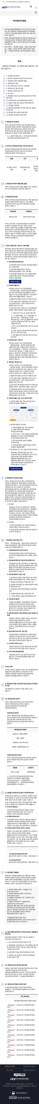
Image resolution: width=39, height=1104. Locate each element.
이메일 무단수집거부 (29, 1066)
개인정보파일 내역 (15, 469)
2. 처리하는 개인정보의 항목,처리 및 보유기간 (19, 78)
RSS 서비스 (9, 1070)
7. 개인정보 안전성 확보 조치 (14, 91)
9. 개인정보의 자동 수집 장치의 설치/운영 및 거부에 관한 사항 (21, 97)
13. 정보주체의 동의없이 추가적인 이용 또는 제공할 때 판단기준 (21, 109)
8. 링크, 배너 (9, 93)
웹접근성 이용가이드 (29, 1070)
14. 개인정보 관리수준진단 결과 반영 (16, 112)
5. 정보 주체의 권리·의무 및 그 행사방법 (17, 86)
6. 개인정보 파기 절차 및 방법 (14, 88)
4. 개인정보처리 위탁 (12, 83)
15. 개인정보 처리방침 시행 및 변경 (16, 115)
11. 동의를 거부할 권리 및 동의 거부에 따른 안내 (20, 103)
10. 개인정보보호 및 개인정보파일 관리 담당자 (19, 100)
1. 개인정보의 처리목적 (12, 76)
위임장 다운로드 (15, 282)
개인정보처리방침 (10, 1066)
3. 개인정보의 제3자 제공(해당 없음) (16, 81)
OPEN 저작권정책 (19, 1075)
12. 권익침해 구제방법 (12, 105)
